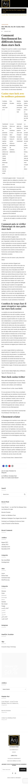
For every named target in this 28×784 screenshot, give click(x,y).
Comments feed (5, 577)
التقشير (3, 610)
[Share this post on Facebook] (3, 466)
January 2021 (5, 544)
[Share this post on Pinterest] (9, 466)
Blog (7, 15)
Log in (3, 573)
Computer (3, 646)
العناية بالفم (4, 616)
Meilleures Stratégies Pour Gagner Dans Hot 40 (13, 518)
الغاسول (3, 614)
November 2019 (5, 549)
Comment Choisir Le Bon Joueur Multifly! (12, 388)
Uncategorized (5, 562)
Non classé (4, 604)
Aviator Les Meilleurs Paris (8, 515)
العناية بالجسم (4, 608)
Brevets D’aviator (5, 512)
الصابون (3, 612)
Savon (3, 599)
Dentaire (3, 601)
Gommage (4, 597)
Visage (3, 606)
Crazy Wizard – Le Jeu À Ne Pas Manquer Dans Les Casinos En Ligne (9, 702)
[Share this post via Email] (12, 466)
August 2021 (4, 542)
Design (8, 646)
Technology (13, 646)
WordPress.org (5, 580)
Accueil (3, 15)
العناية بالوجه (4, 619)
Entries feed (4, 575)
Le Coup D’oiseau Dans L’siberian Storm (11, 457)
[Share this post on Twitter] (6, 466)
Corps (3, 593)
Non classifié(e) (5, 560)
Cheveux (3, 591)
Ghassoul (3, 595)
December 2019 (5, 546)
